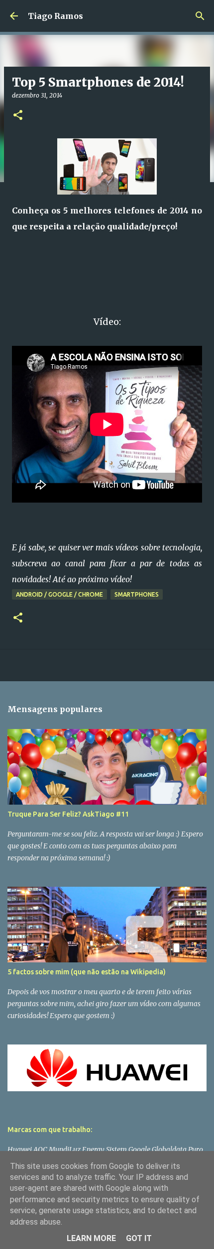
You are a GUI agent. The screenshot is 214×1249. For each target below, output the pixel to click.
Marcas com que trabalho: (49, 1130)
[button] (18, 115)
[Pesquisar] (200, 16)
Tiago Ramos (55, 16)
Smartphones (136, 594)
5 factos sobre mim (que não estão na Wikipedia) (86, 972)
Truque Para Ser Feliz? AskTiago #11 (68, 814)
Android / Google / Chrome (59, 594)
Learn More (91, 1238)
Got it (139, 1238)
